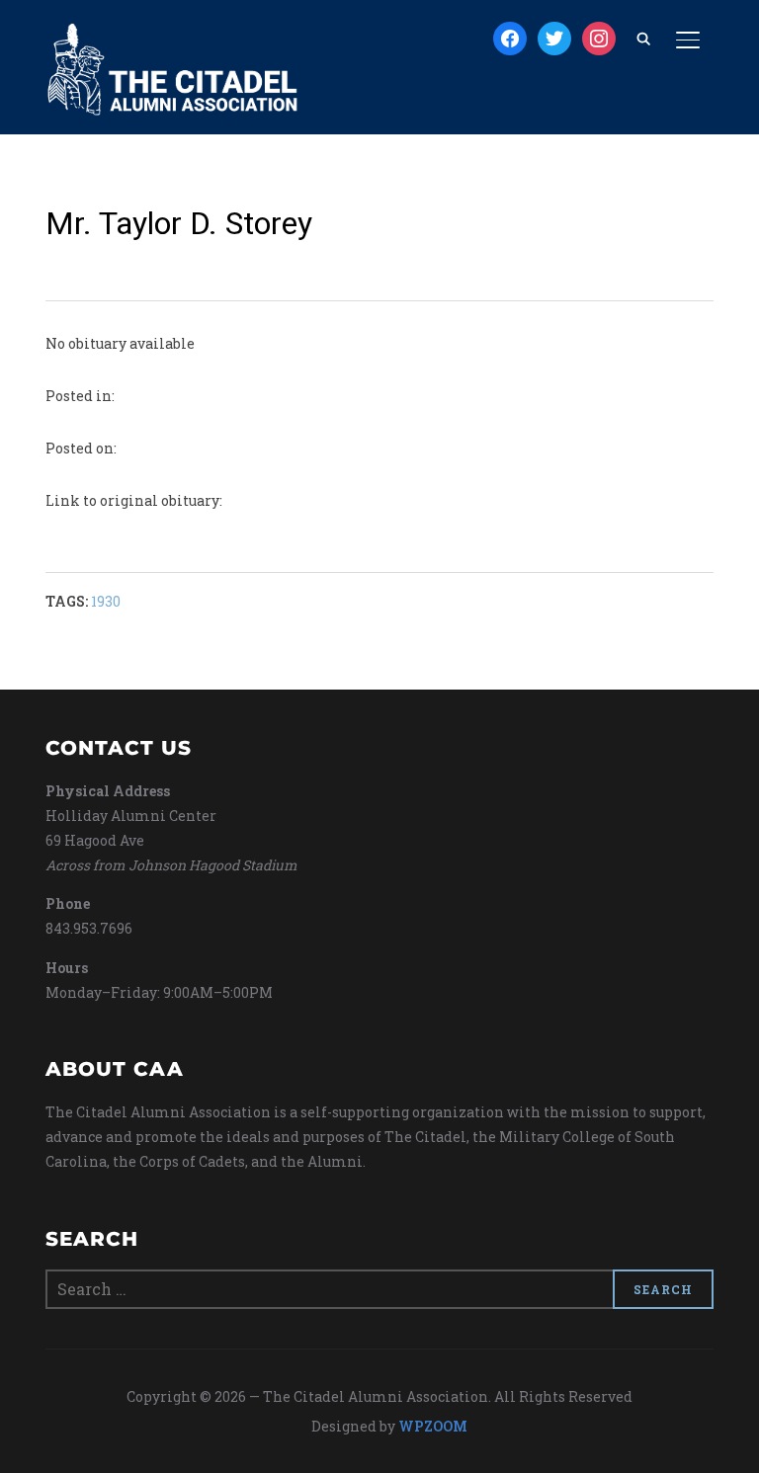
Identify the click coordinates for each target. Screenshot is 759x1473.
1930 (106, 601)
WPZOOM (432, 1426)
